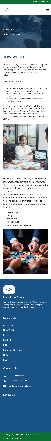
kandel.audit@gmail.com (20, 386)
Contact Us (8, 340)
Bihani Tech (22, 438)
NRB (5, 355)
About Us (8, 325)
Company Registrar (12, 350)
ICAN (5, 360)
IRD (5, 345)
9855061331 (43, 2)
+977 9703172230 (17, 380)
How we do (9, 330)
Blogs (6, 335)
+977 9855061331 (17, 375)
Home (5, 34)
